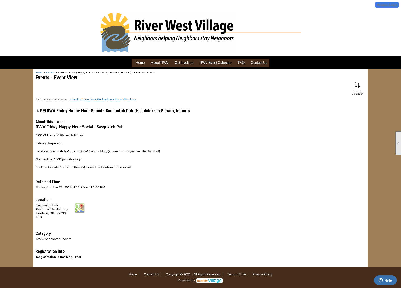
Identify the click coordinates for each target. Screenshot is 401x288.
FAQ (241, 62)
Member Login (387, 4)
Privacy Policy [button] (262, 274)
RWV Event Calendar (216, 62)
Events (50, 72)
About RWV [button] (160, 62)
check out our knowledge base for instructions (103, 99)
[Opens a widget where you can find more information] (385, 280)
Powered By (187, 280)
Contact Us (259, 62)
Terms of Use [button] (236, 274)
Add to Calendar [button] (357, 88)
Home (140, 62)
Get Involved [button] (184, 62)
